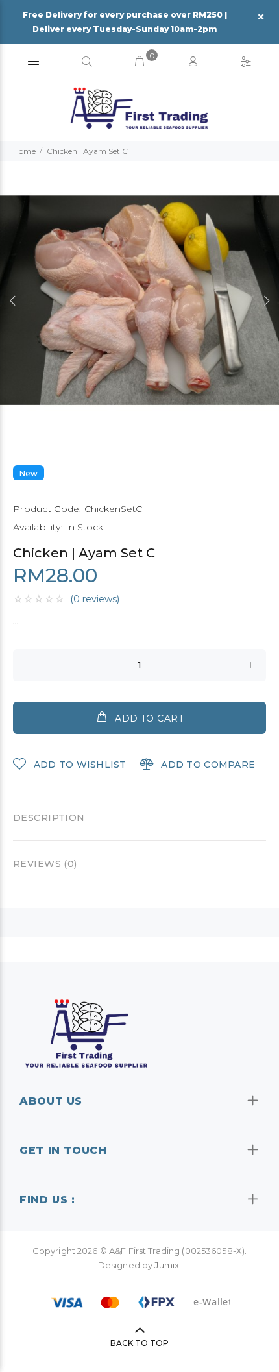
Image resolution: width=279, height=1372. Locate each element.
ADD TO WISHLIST (78, 764)
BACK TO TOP (139, 1343)
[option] (139, 300)
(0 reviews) (94, 599)
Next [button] (266, 300)
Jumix (166, 1265)
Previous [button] (12, 300)
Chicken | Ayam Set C (87, 151)
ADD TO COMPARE (206, 764)
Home (24, 151)
